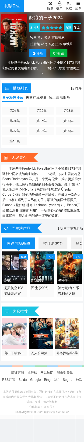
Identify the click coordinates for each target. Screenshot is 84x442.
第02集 (41, 110)
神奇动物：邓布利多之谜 (68, 290)
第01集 (15, 110)
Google (35, 379)
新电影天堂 (65, 372)
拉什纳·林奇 (39, 43)
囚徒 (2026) (40, 287)
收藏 (60, 53)
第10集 (15, 141)
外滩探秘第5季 (67, 352)
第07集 (15, 130)
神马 (79, 379)
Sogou (67, 379)
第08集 (41, 130)
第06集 (68, 120)
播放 (39, 53)
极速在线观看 (36, 97)
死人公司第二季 (41, 352)
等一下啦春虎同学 (14, 352)
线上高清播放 (59, 97)
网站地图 (46, 372)
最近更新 (17, 372)
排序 (78, 88)
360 (57, 379)
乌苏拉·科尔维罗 (61, 43)
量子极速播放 (12, 97)
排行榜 (32, 372)
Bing (47, 379)
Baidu (22, 379)
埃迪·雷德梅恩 (54, 37)
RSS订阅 (8, 379)
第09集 (68, 130)
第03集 (68, 110)
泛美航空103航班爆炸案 (13, 290)
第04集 (15, 120)
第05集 (41, 120)
